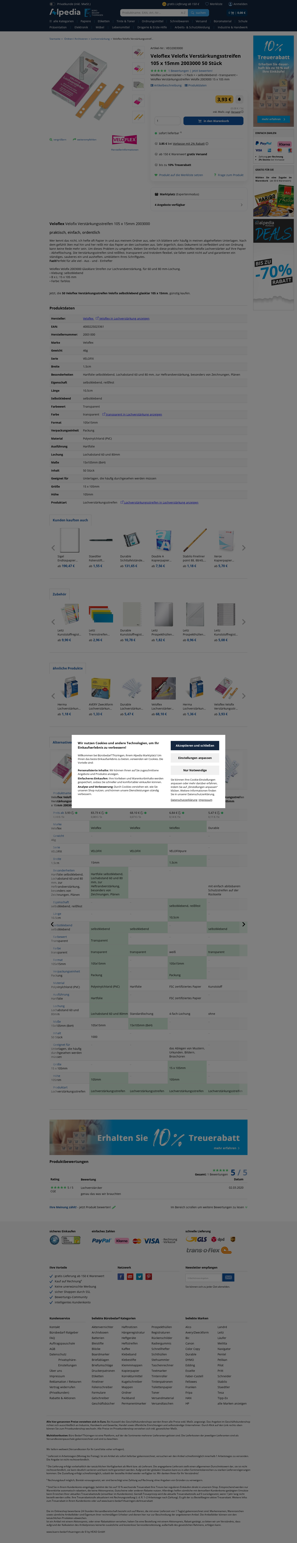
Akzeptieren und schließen (195, 745)
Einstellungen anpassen (195, 758)
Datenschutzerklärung (184, 800)
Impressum (205, 800)
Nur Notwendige (195, 770)
